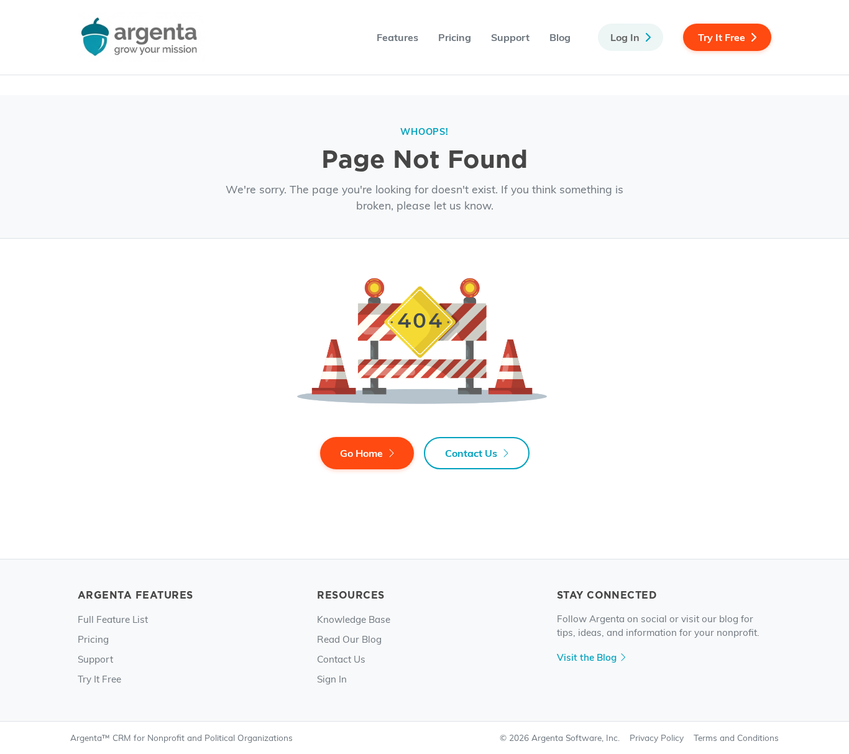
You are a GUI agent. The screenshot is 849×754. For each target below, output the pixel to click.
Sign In (332, 678)
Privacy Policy (657, 737)
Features (397, 37)
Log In (625, 37)
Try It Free (721, 37)
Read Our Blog (349, 638)
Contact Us (471, 452)
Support (510, 37)
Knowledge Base (353, 618)
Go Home (361, 452)
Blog (560, 37)
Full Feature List (113, 618)
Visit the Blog (587, 656)
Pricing (454, 37)
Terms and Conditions (736, 737)
